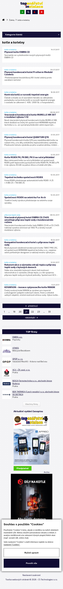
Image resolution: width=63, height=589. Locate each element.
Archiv (47, 472)
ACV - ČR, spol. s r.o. (21, 370)
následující (30, 317)
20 (20, 311)
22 (32, 311)
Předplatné (23, 468)
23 (38, 311)
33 (49, 311)
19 (14, 311)
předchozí (33, 305)
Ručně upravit (31, 553)
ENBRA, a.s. (17, 337)
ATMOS (15, 348)
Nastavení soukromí (31, 575)
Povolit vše (31, 563)
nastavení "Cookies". (12, 545)
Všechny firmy (31, 404)
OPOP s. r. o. (17, 359)
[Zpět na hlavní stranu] (31, 4)
